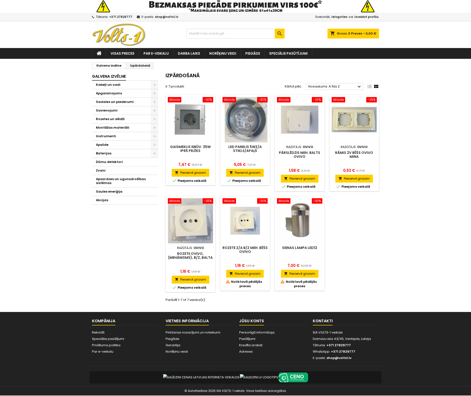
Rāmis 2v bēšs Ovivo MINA (354, 154)
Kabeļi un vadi (108, 84)
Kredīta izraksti (250, 345)
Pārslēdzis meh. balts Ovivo (299, 154)
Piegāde (252, 53)
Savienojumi (107, 110)
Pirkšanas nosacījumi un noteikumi (193, 332)
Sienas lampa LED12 (299, 247)
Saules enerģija (109, 191)
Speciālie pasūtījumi (288, 53)
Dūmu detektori (109, 162)
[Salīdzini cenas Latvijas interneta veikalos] (201, 377)
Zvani (100, 170)
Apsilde (102, 144)
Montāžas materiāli (112, 127)
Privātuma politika (106, 345)
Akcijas (102, 200)
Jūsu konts (251, 321)
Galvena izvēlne (109, 76)
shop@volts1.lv (166, 17)
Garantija (173, 345)
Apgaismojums (109, 93)
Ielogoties (339, 17)
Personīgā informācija (257, 332)
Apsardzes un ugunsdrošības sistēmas (121, 181)
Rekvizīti (98, 332)
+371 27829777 (120, 17)
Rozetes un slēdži (110, 119)
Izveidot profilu (366, 17)
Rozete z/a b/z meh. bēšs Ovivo (245, 249)
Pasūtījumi (247, 338)
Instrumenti (106, 136)
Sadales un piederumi (115, 101)
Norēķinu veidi (222, 53)
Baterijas (103, 153)
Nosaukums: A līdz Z (335, 87)
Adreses (246, 351)
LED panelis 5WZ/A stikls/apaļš (245, 148)
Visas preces (122, 53)
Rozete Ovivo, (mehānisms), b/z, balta (190, 255)
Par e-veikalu (156, 53)
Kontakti (323, 321)
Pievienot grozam (190, 173)
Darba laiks (189, 53)
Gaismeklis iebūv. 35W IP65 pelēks (190, 148)
